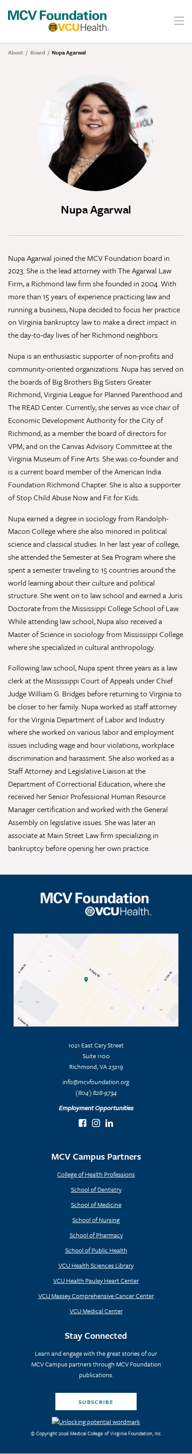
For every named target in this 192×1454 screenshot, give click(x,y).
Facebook (83, 1124)
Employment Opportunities (96, 1107)
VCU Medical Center (96, 1311)
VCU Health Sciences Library (96, 1265)
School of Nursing (96, 1219)
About (15, 52)
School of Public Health (96, 1250)
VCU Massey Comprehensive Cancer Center (96, 1295)
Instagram (96, 1124)
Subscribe (96, 1402)
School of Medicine (96, 1204)
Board (37, 52)
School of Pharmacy (96, 1235)
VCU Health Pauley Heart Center (96, 1280)
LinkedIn (110, 1124)
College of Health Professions (96, 1174)
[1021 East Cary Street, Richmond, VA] (96, 980)
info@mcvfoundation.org (96, 1081)
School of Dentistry (96, 1189)
